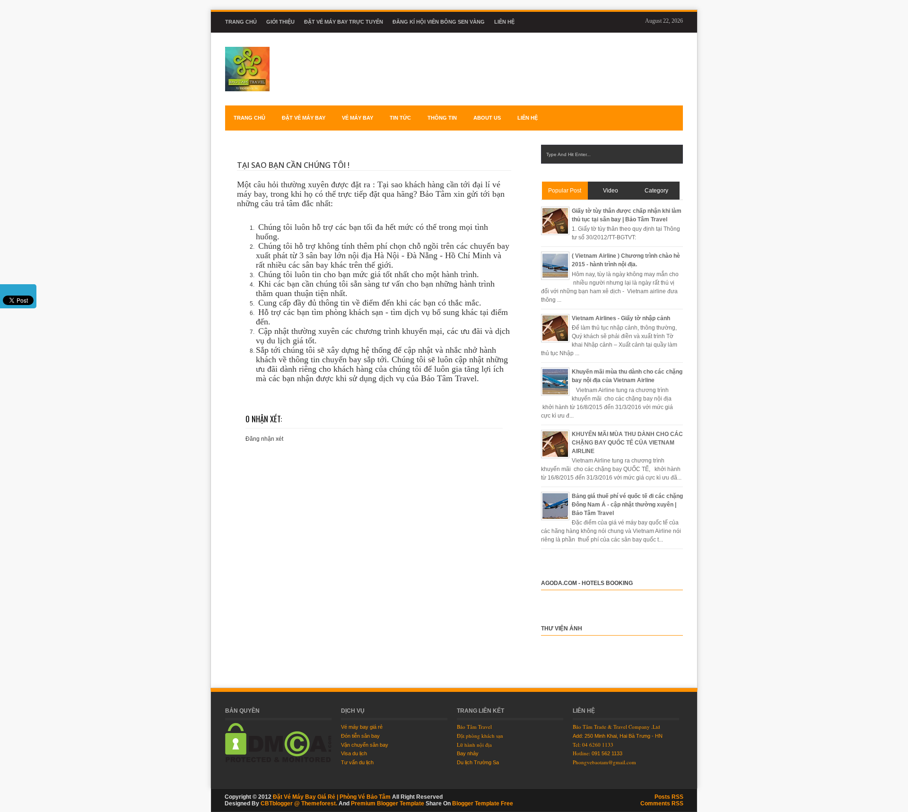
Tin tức (400, 118)
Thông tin (442, 118)
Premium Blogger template (387, 803)
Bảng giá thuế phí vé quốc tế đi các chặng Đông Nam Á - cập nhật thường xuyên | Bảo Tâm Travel (627, 504)
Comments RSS (661, 803)
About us (487, 118)
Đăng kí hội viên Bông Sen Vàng (439, 22)
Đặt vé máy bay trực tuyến (343, 22)
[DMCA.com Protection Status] (278, 760)
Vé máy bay (357, 118)
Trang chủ (241, 22)
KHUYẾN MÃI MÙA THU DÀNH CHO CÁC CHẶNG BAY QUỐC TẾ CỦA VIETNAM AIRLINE (627, 442)
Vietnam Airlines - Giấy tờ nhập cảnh (621, 318)
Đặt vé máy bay (303, 118)
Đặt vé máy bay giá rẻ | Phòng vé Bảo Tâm (332, 797)
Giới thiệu (280, 22)
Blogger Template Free (482, 803)
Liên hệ (504, 22)
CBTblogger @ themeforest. (299, 803)
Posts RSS (669, 797)
